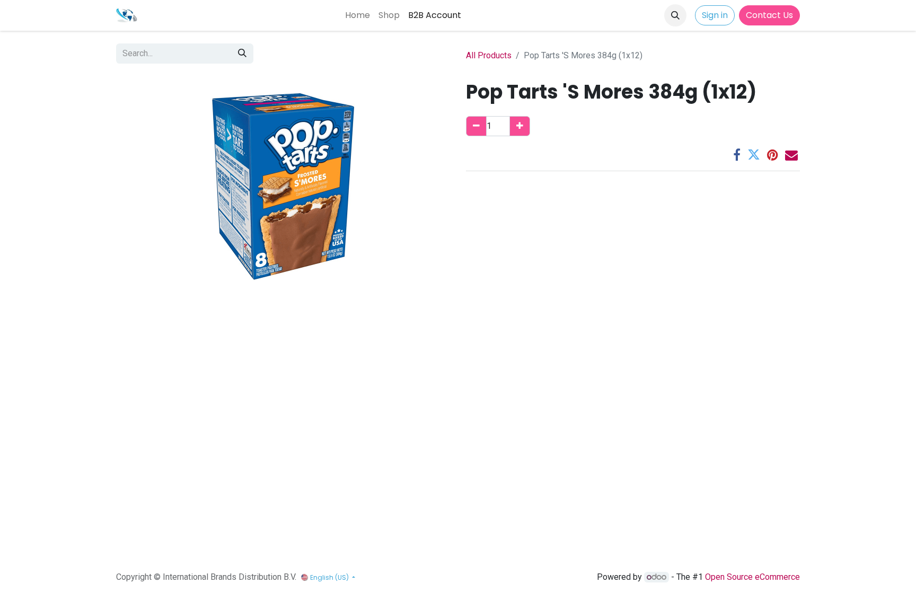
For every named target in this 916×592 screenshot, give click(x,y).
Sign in (715, 15)
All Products (489, 55)
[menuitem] (357, 15)
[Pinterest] (772, 154)
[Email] (791, 154)
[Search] (242, 53)
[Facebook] (737, 154)
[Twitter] (753, 154)
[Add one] (519, 126)
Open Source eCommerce (752, 577)
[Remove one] (476, 126)
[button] (675, 15)
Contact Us (769, 15)
